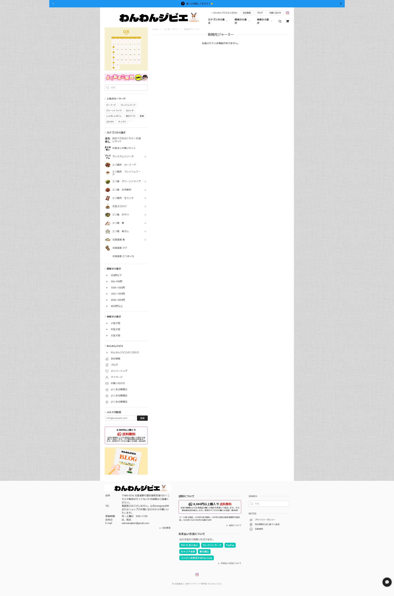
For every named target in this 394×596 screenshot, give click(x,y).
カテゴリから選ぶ (216, 21)
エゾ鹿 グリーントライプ (126, 181)
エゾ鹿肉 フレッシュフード (126, 173)
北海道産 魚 (118, 239)
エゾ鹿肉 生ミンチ (123, 198)
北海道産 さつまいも (123, 256)
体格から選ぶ (263, 21)
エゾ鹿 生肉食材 (121, 190)
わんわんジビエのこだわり (225, 13)
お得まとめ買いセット (124, 148)
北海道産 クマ (119, 248)
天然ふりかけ (119, 206)
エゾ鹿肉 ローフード (124, 165)
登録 (142, 418)
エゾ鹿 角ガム (120, 231)
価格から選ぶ (241, 21)
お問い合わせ (275, 13)
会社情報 (247, 13)
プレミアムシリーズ (123, 156)
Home (155, 29)
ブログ (260, 13)
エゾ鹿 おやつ (120, 214)
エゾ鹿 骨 (118, 223)
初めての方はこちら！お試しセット (126, 140)
